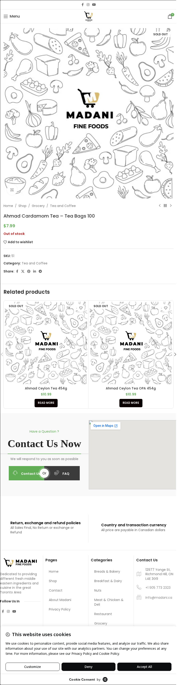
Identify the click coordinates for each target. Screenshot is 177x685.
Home (8, 205)
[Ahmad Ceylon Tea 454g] (46, 343)
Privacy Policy (60, 609)
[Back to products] (165, 206)
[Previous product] (159, 206)
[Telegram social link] (40, 271)
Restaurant (103, 614)
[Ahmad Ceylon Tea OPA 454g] (131, 343)
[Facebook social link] (82, 5)
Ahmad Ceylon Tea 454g (46, 388)
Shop (22, 205)
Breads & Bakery (107, 571)
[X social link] (23, 271)
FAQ (65, 473)
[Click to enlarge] (12, 190)
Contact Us (30, 473)
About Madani (60, 600)
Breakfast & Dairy (108, 581)
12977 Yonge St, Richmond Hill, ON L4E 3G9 (159, 574)
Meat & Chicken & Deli (109, 602)
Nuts (97, 590)
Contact (55, 590)
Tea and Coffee (63, 205)
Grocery (38, 205)
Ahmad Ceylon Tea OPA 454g (131, 388)
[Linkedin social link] (34, 271)
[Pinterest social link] (29, 271)
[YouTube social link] (94, 5)
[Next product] (171, 206)
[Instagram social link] (88, 5)
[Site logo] (88, 16)
